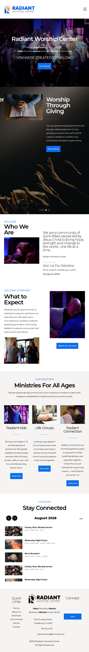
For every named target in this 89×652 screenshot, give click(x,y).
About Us (16, 612)
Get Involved (16, 619)
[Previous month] (8, 518)
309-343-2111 (47, 628)
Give (73, 616)
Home (16, 608)
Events (16, 623)
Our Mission (44, 66)
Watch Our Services (67, 346)
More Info (16, 476)
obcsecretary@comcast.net (50, 634)
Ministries (16, 615)
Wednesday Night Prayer (36, 540)
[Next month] (14, 518)
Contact (16, 626)
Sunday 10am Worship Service (38, 527)
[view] (74, 518)
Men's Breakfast (32, 553)
